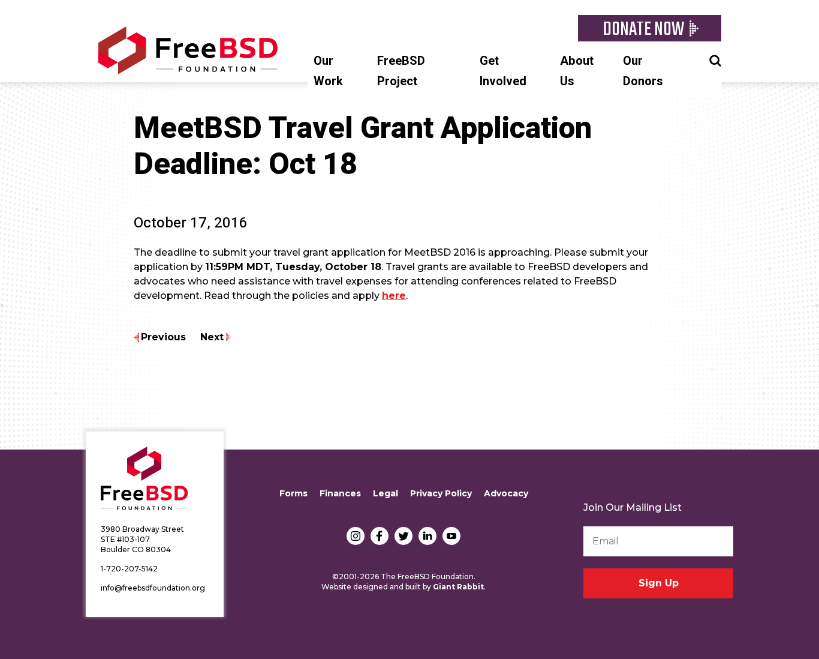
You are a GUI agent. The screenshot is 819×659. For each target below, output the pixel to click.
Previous (163, 337)
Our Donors (643, 71)
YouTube (451, 536)
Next (212, 337)
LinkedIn (427, 536)
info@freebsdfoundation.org (153, 587)
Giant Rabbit (458, 586)
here (394, 295)
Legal (385, 493)
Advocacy (506, 493)
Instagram (356, 536)
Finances (340, 493)
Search (715, 59)
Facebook (380, 536)
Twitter (403, 536)
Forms (293, 493)
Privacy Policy (441, 493)
